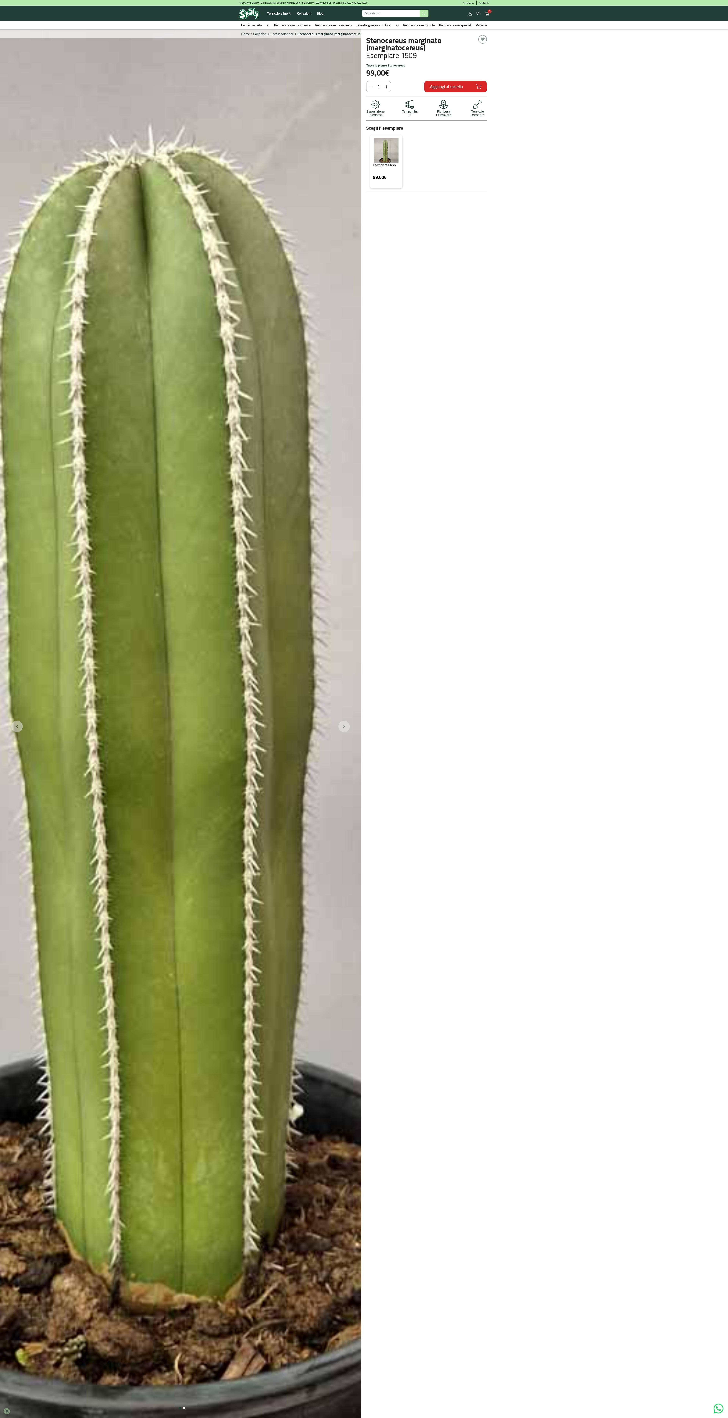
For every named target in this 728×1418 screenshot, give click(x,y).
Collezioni (304, 13)
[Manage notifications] (7, 1411)
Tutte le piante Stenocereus (385, 65)
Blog (320, 13)
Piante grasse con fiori (374, 25)
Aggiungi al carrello (446, 86)
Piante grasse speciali (455, 25)
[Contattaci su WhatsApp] (718, 1408)
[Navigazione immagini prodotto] (17, 726)
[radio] (386, 161)
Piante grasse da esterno (334, 25)
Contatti (484, 3)
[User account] (470, 13)
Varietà (481, 25)
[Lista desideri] (482, 39)
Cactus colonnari (282, 33)
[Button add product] (387, 86)
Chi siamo (468, 3)
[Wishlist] (478, 13)
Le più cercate (251, 25)
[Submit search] (424, 13)
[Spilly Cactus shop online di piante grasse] (249, 13)
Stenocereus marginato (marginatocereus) (329, 33)
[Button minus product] (370, 86)
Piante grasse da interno (292, 25)
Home (245, 33)
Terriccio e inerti (279, 13)
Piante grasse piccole (419, 25)
